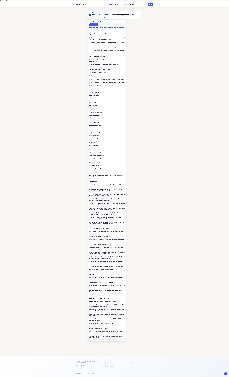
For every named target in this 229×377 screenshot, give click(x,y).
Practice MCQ (108, 362)
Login (150, 4)
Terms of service (135, 362)
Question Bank (108, 364)
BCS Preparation (109, 366)
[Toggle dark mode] (225, 373)
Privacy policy (134, 361)
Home (106, 361)
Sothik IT (83, 375)
